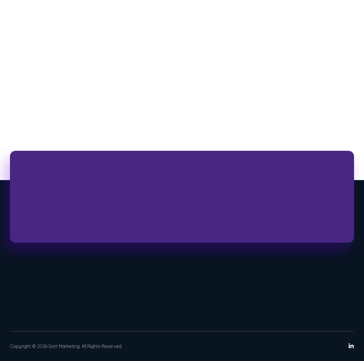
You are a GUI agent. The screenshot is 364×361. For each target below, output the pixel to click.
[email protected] (309, 295)
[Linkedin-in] (351, 346)
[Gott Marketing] (31, 24)
